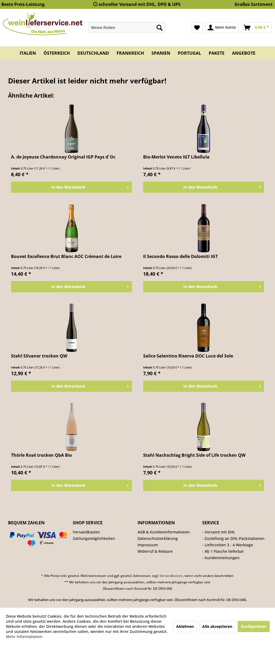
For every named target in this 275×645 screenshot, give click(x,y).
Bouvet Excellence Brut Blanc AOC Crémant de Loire (66, 256)
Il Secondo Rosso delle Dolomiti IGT (180, 256)
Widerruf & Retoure (155, 551)
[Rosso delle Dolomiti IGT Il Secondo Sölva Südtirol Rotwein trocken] (203, 228)
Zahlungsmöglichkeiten (94, 538)
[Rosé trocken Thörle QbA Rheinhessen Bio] (71, 427)
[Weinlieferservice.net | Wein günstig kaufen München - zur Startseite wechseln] (42, 23)
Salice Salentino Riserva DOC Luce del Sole (188, 356)
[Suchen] (159, 27)
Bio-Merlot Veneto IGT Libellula (176, 157)
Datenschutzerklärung (158, 538)
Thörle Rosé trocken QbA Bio (41, 455)
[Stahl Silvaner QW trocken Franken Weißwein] (71, 328)
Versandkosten (86, 532)
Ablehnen (185, 626)
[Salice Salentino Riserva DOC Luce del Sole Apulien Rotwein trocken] (203, 328)
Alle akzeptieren (217, 626)
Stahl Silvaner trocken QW (39, 356)
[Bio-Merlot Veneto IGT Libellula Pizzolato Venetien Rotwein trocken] (203, 129)
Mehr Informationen (24, 636)
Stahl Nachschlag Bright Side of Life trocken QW (194, 455)
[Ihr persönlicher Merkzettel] (197, 27)
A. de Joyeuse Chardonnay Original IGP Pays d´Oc (63, 157)
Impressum (148, 544)
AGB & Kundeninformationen (164, 532)
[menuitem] (126, 27)
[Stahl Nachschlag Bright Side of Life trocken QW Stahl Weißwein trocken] (203, 427)
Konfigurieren (253, 626)
